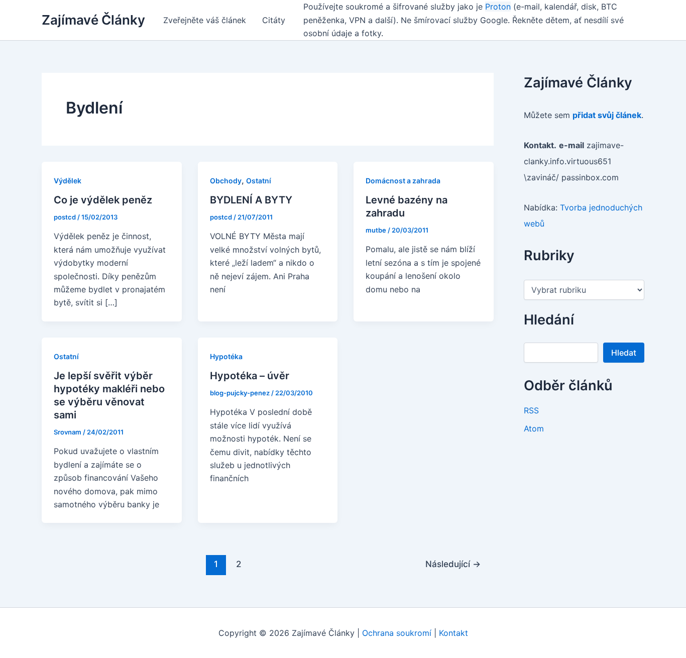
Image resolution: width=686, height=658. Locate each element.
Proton (498, 7)
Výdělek (67, 180)
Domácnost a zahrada (403, 180)
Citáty (273, 20)
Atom (534, 428)
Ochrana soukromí (396, 633)
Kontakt (453, 633)
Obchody (226, 180)
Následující (453, 564)
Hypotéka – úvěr (249, 376)
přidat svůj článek (607, 115)
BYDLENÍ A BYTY (251, 200)
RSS (531, 410)
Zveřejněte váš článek (204, 20)
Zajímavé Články (93, 20)
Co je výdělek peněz (103, 200)
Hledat (623, 353)
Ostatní (258, 180)
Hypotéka (226, 356)
